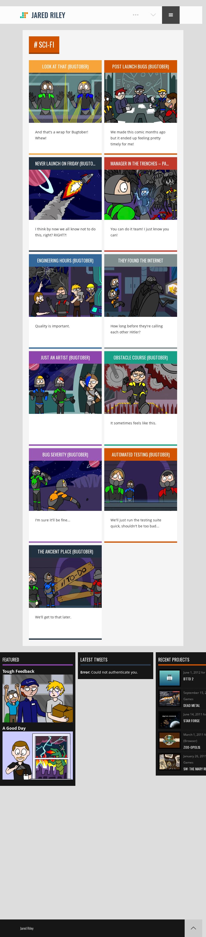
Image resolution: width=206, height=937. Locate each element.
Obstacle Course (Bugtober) (141, 357)
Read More (65, 94)
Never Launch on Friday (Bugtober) (67, 163)
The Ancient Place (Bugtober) (65, 551)
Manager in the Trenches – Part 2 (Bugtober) (144, 163)
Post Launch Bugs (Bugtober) (140, 66)
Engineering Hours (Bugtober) (65, 260)
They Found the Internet (140, 260)
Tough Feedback (18, 671)
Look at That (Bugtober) (65, 66)
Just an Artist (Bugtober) (65, 357)
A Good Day (14, 728)
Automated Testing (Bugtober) (141, 454)
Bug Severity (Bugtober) (65, 454)
